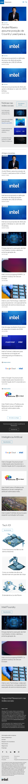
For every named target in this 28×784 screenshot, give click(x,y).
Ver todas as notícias (21, 104)
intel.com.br (4, 720)
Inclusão (4, 739)
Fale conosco (5, 743)
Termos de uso (17, 756)
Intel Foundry (5, 232)
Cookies (15, 757)
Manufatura (5, 336)
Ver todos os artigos (14, 417)
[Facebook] (3, 752)
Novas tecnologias (6, 285)
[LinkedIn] (11, 752)
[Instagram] (19, 752)
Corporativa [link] (5, 22)
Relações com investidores (8, 741)
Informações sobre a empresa (9, 735)
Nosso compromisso (7, 737)
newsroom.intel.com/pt (18, 719)
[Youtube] (15, 752)
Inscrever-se (14, 429)
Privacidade (4, 759)
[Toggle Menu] (23, 2)
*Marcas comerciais (5, 757)
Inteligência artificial (6, 362)
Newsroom (8, 2)
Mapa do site (5, 745)
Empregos (4, 748)
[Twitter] (7, 752)
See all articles (7, 442)
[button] (14, 112)
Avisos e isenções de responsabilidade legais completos (14, 768)
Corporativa (5, 155)
